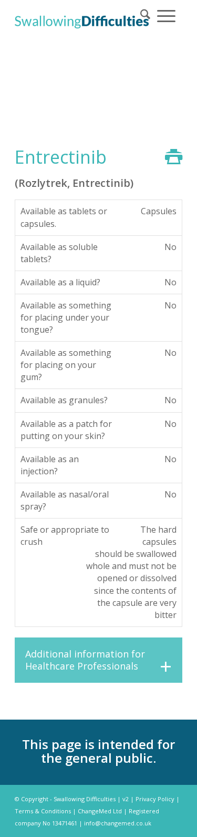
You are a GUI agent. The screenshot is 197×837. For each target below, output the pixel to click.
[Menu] (166, 14)
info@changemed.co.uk (117, 823)
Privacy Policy (155, 799)
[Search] (145, 14)
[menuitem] (145, 14)
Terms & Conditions (43, 811)
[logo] (82, 21)
